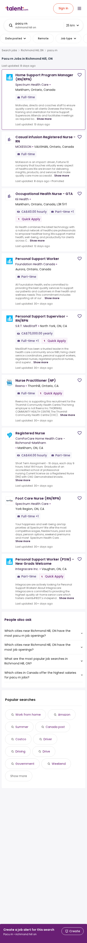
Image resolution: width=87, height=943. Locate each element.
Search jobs (9, 50)
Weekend (59, 764)
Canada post (55, 727)
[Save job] (79, 75)
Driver (48, 739)
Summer (21, 727)
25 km (70, 25)
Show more (44, 119)
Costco (20, 739)
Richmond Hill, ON (32, 50)
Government (24, 764)
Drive (46, 751)
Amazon (64, 714)
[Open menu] (79, 8)
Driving (20, 751)
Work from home (28, 714)
